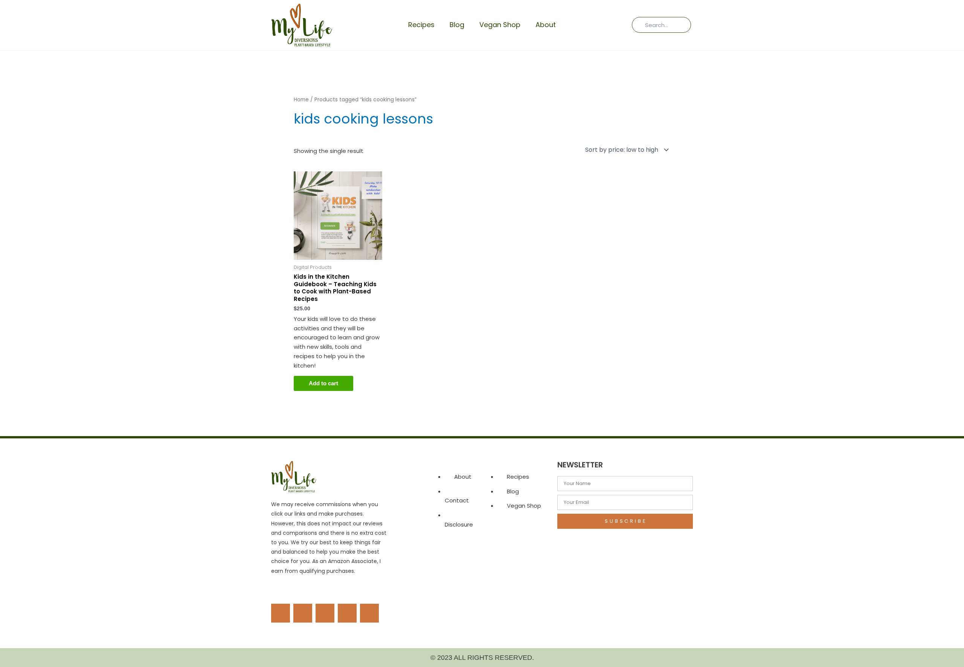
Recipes (421, 24)
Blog (457, 24)
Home (301, 99)
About (545, 24)
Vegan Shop (499, 24)
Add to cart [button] (323, 383)
